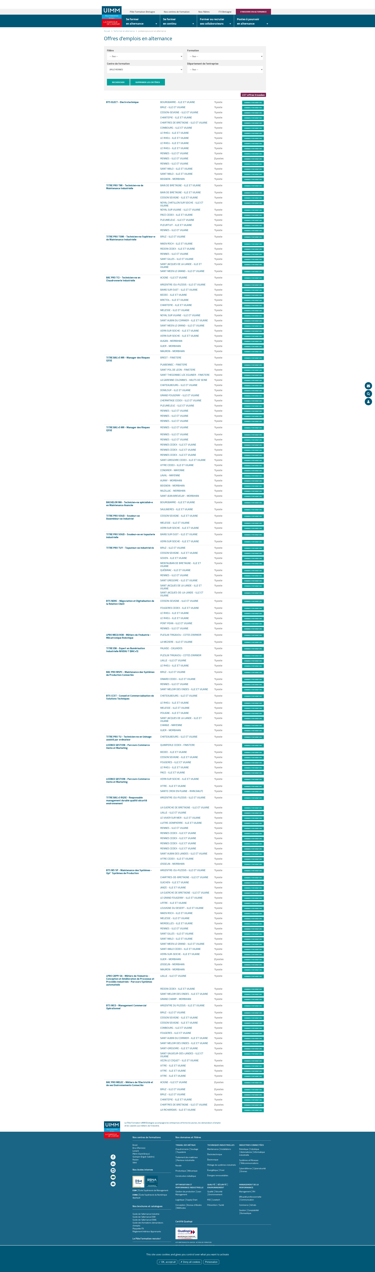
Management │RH (247, 1191)
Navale (178, 1165)
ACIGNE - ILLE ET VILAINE (173, 277)
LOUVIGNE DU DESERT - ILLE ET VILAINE (182, 908)
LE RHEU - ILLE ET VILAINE (174, 133)
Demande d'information (253, 103)
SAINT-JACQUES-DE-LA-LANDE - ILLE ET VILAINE (181, 594)
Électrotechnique (214, 1154)
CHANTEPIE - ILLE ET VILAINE (176, 117)
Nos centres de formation (177, 11)
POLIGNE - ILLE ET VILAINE (174, 713)
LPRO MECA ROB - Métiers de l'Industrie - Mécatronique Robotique (128, 636)
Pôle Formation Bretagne (142, 11)
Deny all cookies (191, 1262)
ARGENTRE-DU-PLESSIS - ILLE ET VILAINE (183, 284)
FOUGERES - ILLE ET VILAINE (175, 762)
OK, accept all (168, 1262)
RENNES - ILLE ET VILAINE (174, 153)
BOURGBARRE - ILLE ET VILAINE (177, 102)
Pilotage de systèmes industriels (221, 1164)
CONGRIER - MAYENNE (172, 470)
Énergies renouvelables (217, 1175)
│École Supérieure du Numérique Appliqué (150, 1196)
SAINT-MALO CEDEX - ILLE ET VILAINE (180, 949)
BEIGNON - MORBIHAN (172, 179)
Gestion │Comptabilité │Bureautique (249, 1212)
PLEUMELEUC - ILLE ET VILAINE (177, 220)
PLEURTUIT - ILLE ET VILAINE (176, 225)
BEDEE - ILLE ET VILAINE (173, 295)
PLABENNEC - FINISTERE (173, 365)
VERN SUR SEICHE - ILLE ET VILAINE (179, 331)
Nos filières (204, 11)
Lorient (136, 1150)
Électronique (212, 1159)
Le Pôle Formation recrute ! (147, 1238)
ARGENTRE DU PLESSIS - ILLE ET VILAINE (182, 1005)
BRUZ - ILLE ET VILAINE (172, 107)
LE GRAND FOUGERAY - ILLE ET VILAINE (181, 898)
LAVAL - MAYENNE (170, 475)
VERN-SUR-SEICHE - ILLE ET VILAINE (180, 954)
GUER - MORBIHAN (170, 346)
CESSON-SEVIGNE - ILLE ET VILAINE (179, 112)
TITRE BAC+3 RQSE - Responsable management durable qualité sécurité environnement (126, 800)
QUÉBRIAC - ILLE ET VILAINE (175, 570)
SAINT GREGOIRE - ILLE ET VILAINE (179, 580)
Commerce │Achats (247, 1204)
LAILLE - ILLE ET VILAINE (173, 660)
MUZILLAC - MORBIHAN (172, 491)
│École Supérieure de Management (152, 1190)
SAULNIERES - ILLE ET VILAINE (176, 509)
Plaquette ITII (138, 1228)
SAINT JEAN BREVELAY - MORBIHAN (179, 496)
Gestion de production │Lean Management (188, 1193)
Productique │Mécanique (186, 1170)
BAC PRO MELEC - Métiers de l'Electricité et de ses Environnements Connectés (129, 1083)
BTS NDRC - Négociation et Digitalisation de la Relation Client (130, 602)
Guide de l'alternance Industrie (146, 1213)
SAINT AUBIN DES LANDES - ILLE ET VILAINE (183, 853)
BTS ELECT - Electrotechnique (122, 102)
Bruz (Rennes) (139, 1147)
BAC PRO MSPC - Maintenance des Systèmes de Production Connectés (130, 673)
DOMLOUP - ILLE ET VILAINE (175, 390)
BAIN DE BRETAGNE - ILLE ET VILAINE (180, 185)
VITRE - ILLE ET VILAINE (173, 786)
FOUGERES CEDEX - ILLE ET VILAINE (179, 608)
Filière (110, 50)
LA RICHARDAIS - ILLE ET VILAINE (178, 1110)
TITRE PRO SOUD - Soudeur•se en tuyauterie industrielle (130, 535)
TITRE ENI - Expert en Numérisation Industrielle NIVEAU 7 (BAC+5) (125, 649)
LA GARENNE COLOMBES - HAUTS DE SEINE (183, 380)
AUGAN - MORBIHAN (171, 341)
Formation (193, 50)
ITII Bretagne (224, 11)
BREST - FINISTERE (170, 357)
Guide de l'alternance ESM (144, 1216)
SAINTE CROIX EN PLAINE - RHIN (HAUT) (181, 791)
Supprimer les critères (147, 82)
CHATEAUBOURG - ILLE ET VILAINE (178, 385)
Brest (135, 1144)
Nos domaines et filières (188, 1137)
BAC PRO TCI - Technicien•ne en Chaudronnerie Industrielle (123, 279)
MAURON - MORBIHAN (172, 351)
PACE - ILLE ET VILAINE (172, 772)
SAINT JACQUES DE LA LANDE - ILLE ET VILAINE (181, 265)
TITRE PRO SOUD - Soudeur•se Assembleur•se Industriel (123, 517)
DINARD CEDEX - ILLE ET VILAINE (178, 679)
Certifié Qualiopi (183, 1221)
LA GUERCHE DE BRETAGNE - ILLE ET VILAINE (184, 807)
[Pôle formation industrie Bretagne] (112, 16)
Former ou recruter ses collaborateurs (212, 21)
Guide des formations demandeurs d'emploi (148, 1224)
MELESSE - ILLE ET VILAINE (175, 310)
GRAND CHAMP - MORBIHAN (175, 999)
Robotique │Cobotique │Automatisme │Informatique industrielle (252, 1151)
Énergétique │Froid (215, 1170)
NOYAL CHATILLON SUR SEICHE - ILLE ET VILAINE (181, 204)
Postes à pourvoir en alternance (248, 21)
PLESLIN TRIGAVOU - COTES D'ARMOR (180, 635)
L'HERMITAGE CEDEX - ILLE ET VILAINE (180, 400)
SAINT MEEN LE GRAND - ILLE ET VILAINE (182, 271)
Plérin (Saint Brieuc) (141, 1153)
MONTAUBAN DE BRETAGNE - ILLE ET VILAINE (180, 564)
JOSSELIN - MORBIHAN (172, 864)
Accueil (107, 30)
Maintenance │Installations (219, 1149)
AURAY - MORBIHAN (171, 480)
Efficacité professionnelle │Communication (250, 1198)
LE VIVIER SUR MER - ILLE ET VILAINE (180, 818)
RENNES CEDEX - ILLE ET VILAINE (178, 445)
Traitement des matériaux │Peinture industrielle (186, 1159)
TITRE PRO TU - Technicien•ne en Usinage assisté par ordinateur (128, 738)
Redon (136, 1159)
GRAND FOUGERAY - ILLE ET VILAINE (179, 395)
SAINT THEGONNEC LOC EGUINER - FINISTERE (185, 375)
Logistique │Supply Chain (186, 1199)
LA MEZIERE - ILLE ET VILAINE (176, 642)
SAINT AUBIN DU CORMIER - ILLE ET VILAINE (184, 320)
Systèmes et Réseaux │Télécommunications (248, 1162)
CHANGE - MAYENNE (171, 725)
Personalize (211, 1262)
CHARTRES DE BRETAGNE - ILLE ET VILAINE (183, 123)
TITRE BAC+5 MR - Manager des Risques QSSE (128, 359)
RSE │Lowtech (213, 1199)
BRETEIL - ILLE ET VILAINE (174, 300)
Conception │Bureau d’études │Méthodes (188, 1206)
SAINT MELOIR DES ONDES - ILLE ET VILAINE (184, 689)
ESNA (135, 1194)
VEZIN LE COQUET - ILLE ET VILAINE (179, 1060)
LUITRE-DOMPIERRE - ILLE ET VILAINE (181, 823)
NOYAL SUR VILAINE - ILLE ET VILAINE (180, 210)
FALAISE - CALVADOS (171, 648)
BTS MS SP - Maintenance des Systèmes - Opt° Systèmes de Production (129, 871)
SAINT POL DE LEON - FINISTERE (177, 370)
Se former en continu (169, 21)
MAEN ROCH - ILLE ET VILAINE (176, 244)
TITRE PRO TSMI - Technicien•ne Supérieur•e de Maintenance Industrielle (130, 238)
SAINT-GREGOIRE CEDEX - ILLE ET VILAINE (183, 460)
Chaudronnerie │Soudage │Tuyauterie (186, 1150)
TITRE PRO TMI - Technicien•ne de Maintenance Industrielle (124, 186)
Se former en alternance (134, 21)
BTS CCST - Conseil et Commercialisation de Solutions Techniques (130, 697)
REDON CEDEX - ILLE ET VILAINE (177, 249)
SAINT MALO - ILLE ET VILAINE (176, 169)
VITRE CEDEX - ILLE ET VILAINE (177, 465)
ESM (135, 1190)
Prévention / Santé (215, 1204)
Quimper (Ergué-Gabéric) (143, 1156)
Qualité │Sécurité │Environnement (214, 1193)
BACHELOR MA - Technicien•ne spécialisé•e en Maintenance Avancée (129, 503)
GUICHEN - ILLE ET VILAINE (174, 882)
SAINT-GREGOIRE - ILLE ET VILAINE (179, 1048)
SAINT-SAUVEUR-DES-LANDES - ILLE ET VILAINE (181, 1055)
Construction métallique (185, 1175)
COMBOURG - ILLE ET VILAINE (176, 128)
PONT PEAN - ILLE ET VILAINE (176, 623)
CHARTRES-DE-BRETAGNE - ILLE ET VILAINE (184, 877)
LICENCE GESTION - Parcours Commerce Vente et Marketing (128, 746)
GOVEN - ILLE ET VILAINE (173, 558)
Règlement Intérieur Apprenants (147, 1231)
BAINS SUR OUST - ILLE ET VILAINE (179, 290)
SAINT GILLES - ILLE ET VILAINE (177, 259)
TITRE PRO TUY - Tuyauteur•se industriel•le (130, 548)
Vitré (135, 1162)
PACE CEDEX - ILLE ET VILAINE (176, 215)
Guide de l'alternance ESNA (144, 1219)
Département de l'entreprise (202, 63)
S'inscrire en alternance (253, 11)
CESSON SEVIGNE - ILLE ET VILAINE (179, 197)
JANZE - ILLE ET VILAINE (173, 887)
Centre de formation (118, 63)
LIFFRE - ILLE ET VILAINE (173, 903)
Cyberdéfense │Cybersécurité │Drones (252, 1170)
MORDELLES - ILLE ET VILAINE (176, 923)
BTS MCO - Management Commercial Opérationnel (126, 1007)
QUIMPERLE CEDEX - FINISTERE (177, 745)
